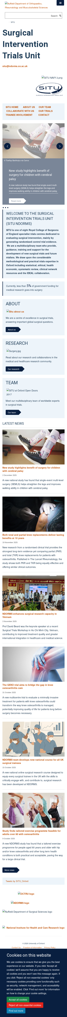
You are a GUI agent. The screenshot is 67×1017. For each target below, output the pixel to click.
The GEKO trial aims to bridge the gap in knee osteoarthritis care (27, 693)
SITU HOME (12, 107)
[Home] (7, 22)
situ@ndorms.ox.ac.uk (14, 66)
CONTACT (43, 114)
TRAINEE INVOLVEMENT (19, 114)
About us (12, 336)
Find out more (16, 1010)
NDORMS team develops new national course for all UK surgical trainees (33, 768)
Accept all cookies (18, 999)
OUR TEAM (45, 107)
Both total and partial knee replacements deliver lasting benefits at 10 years (33, 543)
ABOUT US (29, 107)
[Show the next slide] (61, 147)
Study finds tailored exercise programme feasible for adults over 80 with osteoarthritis (31, 839)
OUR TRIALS (46, 111)
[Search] (60, 15)
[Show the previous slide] (5, 147)
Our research (13, 375)
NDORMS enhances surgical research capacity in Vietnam (29, 622)
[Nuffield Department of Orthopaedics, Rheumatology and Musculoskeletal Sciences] (28, 4)
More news (9, 876)
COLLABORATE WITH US (20, 111)
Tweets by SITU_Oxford (17, 887)
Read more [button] (16, 200)
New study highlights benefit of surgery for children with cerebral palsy (31, 476)
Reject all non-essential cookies (25, 1005)
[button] (60, 3)
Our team (12, 419)
